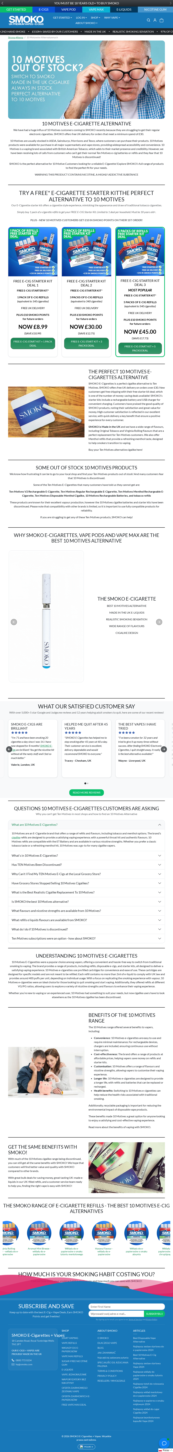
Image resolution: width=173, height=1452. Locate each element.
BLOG (100, 1347)
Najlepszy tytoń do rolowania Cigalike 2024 (148, 1385)
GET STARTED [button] (61, 17)
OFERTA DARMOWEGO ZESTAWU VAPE (75, 1389)
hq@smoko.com (24, 1364)
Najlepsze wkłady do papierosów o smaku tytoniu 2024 (148, 1375)
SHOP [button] (94, 17)
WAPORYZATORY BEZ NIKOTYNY (74, 1381)
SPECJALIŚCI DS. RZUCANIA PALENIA (112, 1364)
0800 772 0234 (24, 1360)
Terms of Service (135, 1319)
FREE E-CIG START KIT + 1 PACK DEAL (33, 343)
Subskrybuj (154, 1313)
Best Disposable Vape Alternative (144, 1340)
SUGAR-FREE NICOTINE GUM (75, 1363)
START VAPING (70, 1338)
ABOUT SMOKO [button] (85, 22)
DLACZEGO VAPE (107, 1342)
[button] (148, 20)
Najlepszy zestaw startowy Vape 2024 (147, 1365)
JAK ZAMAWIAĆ (106, 1352)
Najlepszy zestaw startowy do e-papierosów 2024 (148, 1348)
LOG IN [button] (80, 17)
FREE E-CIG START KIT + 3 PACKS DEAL (86, 343)
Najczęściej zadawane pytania (112, 1357)
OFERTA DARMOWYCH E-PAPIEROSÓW (76, 1398)
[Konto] (155, 20)
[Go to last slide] (9, 749)
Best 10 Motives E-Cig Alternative (144, 1356)
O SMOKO (103, 1338)
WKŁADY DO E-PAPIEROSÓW (70, 1349)
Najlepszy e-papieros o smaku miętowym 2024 (148, 1402)
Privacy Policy (151, 1319)
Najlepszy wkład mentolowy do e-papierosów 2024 (147, 1394)
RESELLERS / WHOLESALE (111, 1380)
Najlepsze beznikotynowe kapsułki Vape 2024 (146, 1419)
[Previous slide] (14, 622)
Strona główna (15, 37)
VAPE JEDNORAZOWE (74, 1374)
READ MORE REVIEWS (86, 792)
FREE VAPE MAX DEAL (74, 1404)
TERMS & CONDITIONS (110, 1370)
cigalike (16, 837)
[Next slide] (159, 622)
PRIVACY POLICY (107, 1375)
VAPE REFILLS (69, 1342)
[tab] (83, 692)
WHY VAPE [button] (111, 17)
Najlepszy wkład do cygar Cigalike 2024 (146, 1411)
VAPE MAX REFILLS (72, 1356)
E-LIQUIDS (67, 1369)
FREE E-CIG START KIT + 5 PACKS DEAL (140, 348)
